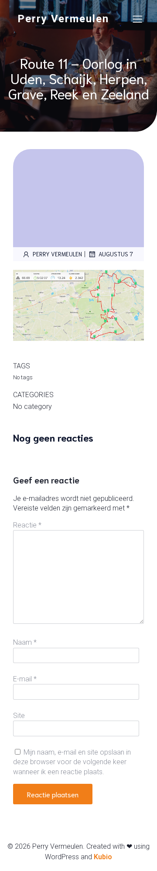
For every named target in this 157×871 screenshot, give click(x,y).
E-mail (25, 679)
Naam (25, 642)
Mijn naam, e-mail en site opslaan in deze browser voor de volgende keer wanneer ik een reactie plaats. (72, 762)
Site (19, 715)
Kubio (103, 857)
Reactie (27, 525)
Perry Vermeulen (57, 254)
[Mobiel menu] (137, 18)
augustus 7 (116, 254)
